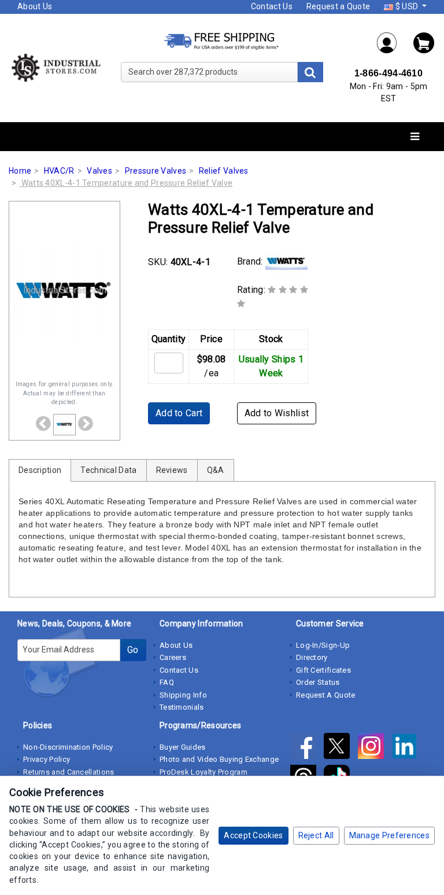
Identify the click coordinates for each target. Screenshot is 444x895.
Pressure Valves (156, 170)
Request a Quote (338, 6)
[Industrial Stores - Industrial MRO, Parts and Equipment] (55, 67)
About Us (34, 6)
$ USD (406, 6)
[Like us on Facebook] (307, 748)
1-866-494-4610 (388, 73)
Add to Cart (179, 413)
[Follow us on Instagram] (374, 748)
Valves (99, 170)
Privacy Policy (46, 759)
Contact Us (272, 6)
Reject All (316, 835)
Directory (312, 657)
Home (20, 170)
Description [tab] (39, 470)
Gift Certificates (323, 670)
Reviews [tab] (172, 470)
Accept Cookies (253, 835)
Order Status (318, 682)
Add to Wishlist (277, 413)
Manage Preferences (389, 835)
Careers (173, 657)
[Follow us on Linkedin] (407, 748)
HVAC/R (59, 170)
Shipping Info (183, 695)
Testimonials (182, 707)
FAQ (167, 682)
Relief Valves (224, 170)
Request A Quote (326, 695)
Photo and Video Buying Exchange (219, 759)
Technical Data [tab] (108, 470)
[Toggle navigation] (415, 137)
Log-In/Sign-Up (323, 645)
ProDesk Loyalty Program (203, 772)
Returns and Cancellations (68, 772)
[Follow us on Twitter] (340, 748)
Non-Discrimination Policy (68, 747)
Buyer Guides (183, 747)
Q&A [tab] (215, 470)
